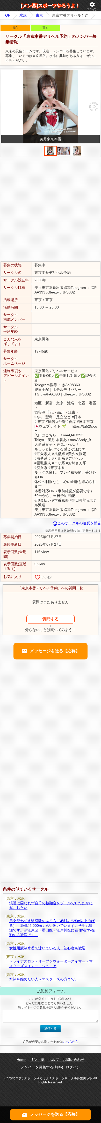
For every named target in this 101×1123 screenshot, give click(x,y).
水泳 (23, 15)
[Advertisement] (50, 208)
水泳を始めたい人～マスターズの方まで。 (43, 979)
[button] (93, 106)
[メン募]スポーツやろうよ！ (50, 5)
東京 (39, 15)
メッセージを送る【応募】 (50, 651)
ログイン (92, 6)
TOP (6, 15)
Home (21, 1060)
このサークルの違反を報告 (76, 523)
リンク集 (37, 1060)
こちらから (70, 1042)
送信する (50, 1028)
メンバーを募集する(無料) (42, 1067)
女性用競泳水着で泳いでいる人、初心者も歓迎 (47, 948)
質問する (50, 619)
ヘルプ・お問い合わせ (66, 1060)
